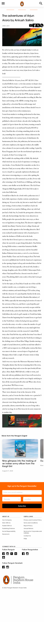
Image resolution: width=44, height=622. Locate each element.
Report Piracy (28, 525)
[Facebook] (34, 25)
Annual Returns (28, 528)
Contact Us (27, 536)
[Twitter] (38, 25)
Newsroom (5, 534)
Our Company (7, 520)
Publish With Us (7, 525)
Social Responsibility (8, 531)
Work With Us (6, 523)
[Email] (31, 25)
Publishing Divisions (8, 528)
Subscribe (22, 506)
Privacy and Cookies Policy (33, 520)
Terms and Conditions (31, 523)
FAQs (25, 538)
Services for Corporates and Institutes (33, 532)
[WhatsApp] (41, 25)
